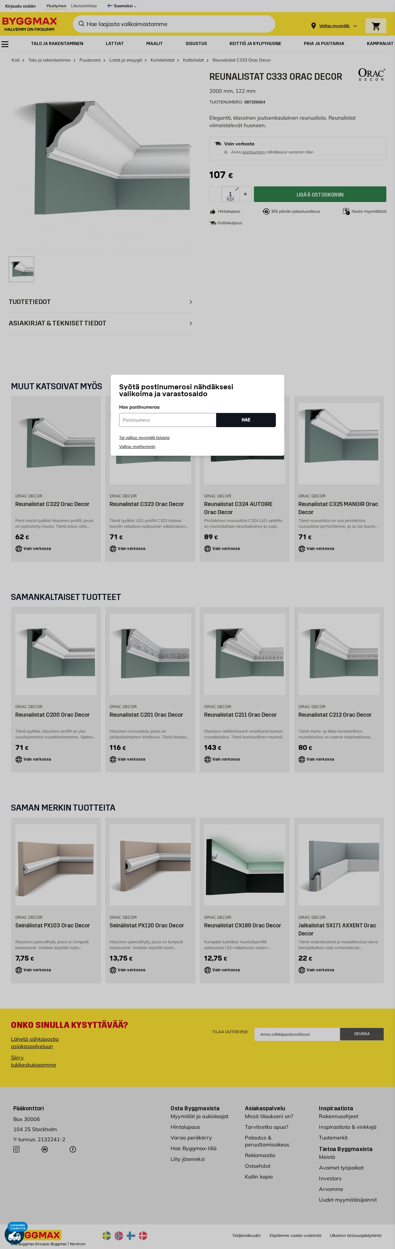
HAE (246, 419)
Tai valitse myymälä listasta (144, 437)
